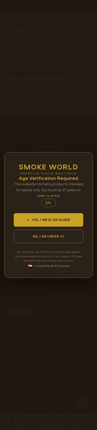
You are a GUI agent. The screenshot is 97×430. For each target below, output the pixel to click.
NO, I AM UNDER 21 (48, 236)
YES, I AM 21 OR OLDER (48, 220)
